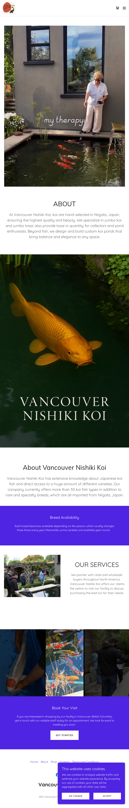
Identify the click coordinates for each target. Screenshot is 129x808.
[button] (117, 8)
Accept (107, 796)
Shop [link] (54, 761)
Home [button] (34, 761)
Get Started (64, 735)
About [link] (44, 761)
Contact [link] (64, 761)
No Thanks (75, 796)
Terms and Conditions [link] (85, 761)
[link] (9, 8)
